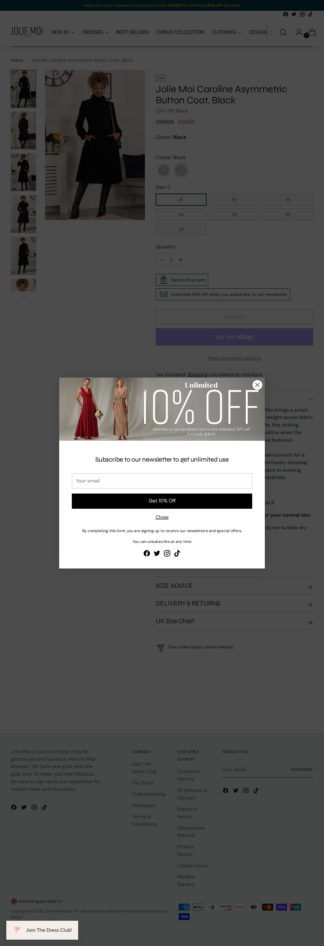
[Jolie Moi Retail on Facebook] (147, 554)
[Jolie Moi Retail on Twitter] (157, 554)
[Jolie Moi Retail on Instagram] (167, 554)
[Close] (257, 385)
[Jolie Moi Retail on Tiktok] (177, 554)
